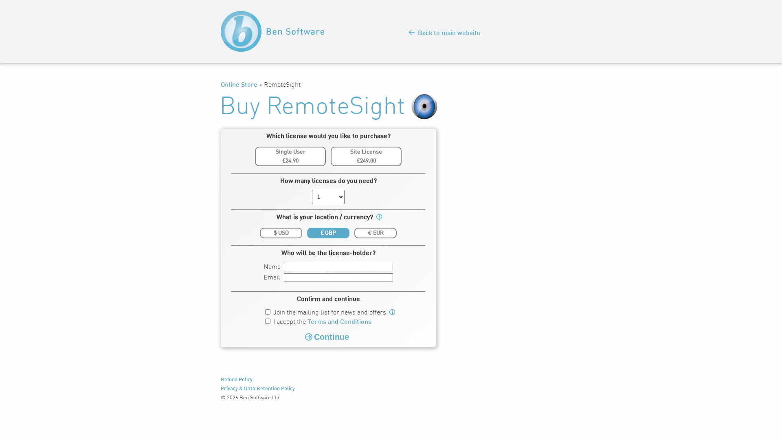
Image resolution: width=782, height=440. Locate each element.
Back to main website (449, 33)
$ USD (281, 233)
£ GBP (328, 233)
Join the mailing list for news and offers (329, 313)
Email (272, 278)
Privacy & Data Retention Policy (258, 389)
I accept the (322, 322)
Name (272, 267)
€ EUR (376, 233)
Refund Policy (237, 380)
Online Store (239, 85)
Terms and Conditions (339, 322)
